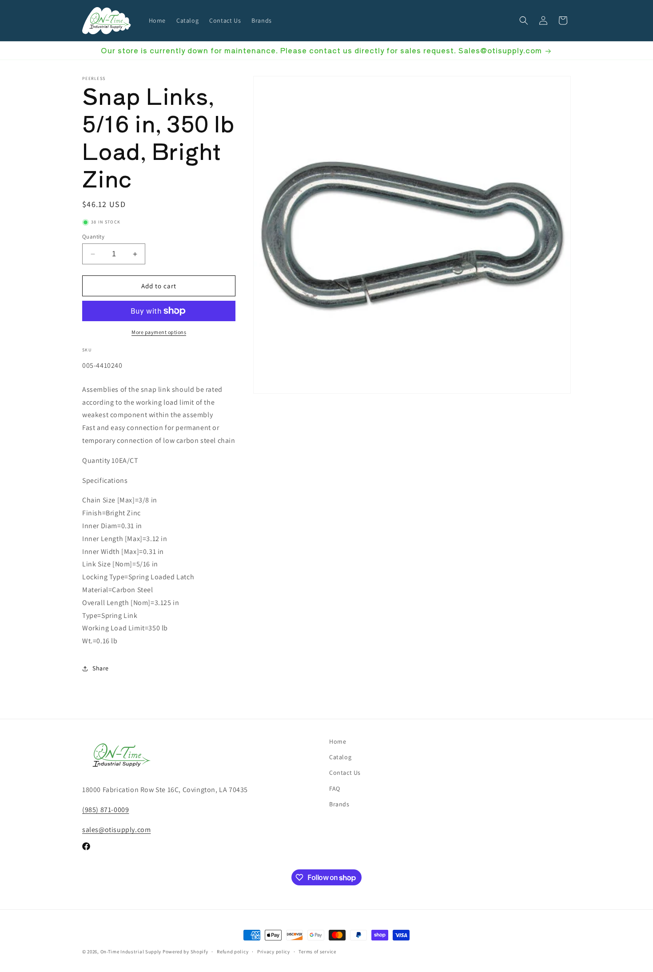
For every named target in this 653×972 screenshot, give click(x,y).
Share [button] (100, 668)
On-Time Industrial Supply (131, 951)
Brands (339, 804)
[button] (524, 20)
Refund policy (232, 951)
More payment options (158, 332)
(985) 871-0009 (105, 809)
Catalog (340, 757)
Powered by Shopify (185, 951)
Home (337, 741)
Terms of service (317, 951)
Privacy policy (273, 951)
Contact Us (345, 773)
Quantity (93, 236)
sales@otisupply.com (116, 829)
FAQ (334, 789)
